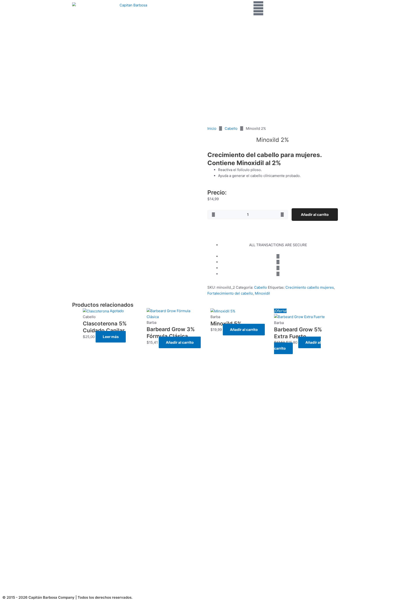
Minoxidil (262, 293)
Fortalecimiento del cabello (230, 293)
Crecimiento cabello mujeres (309, 287)
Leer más (111, 336)
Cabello (231, 128)
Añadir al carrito (315, 214)
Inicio (211, 128)
